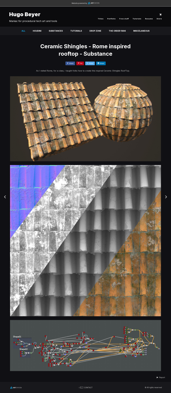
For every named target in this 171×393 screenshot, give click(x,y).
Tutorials (137, 19)
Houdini (37, 31)
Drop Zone (95, 31)
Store (159, 19)
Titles (101, 19)
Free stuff (124, 19)
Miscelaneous (141, 31)
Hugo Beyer (24, 14)
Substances (56, 31)
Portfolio (111, 19)
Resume (149, 19)
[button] (160, 377)
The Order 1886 (117, 31)
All (23, 31)
